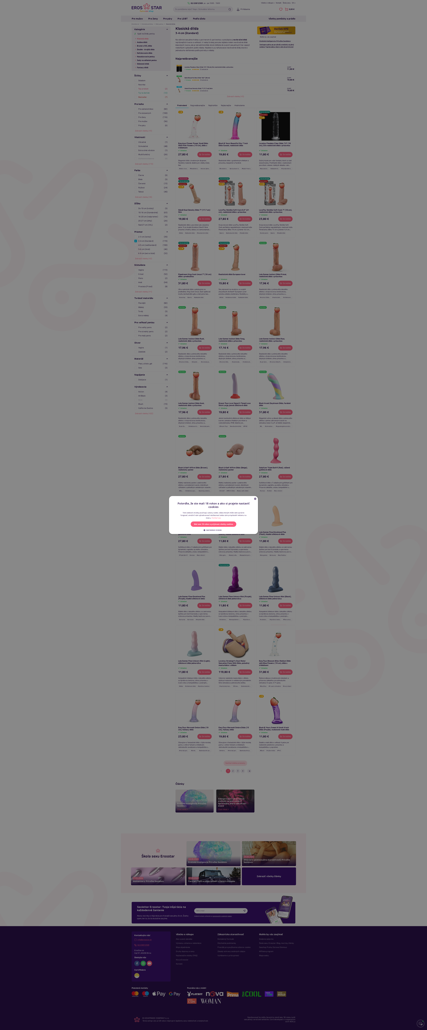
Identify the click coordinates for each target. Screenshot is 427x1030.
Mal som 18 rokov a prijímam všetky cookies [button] (213, 524)
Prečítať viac (216, 518)
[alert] (213, 515)
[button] (213, 530)
